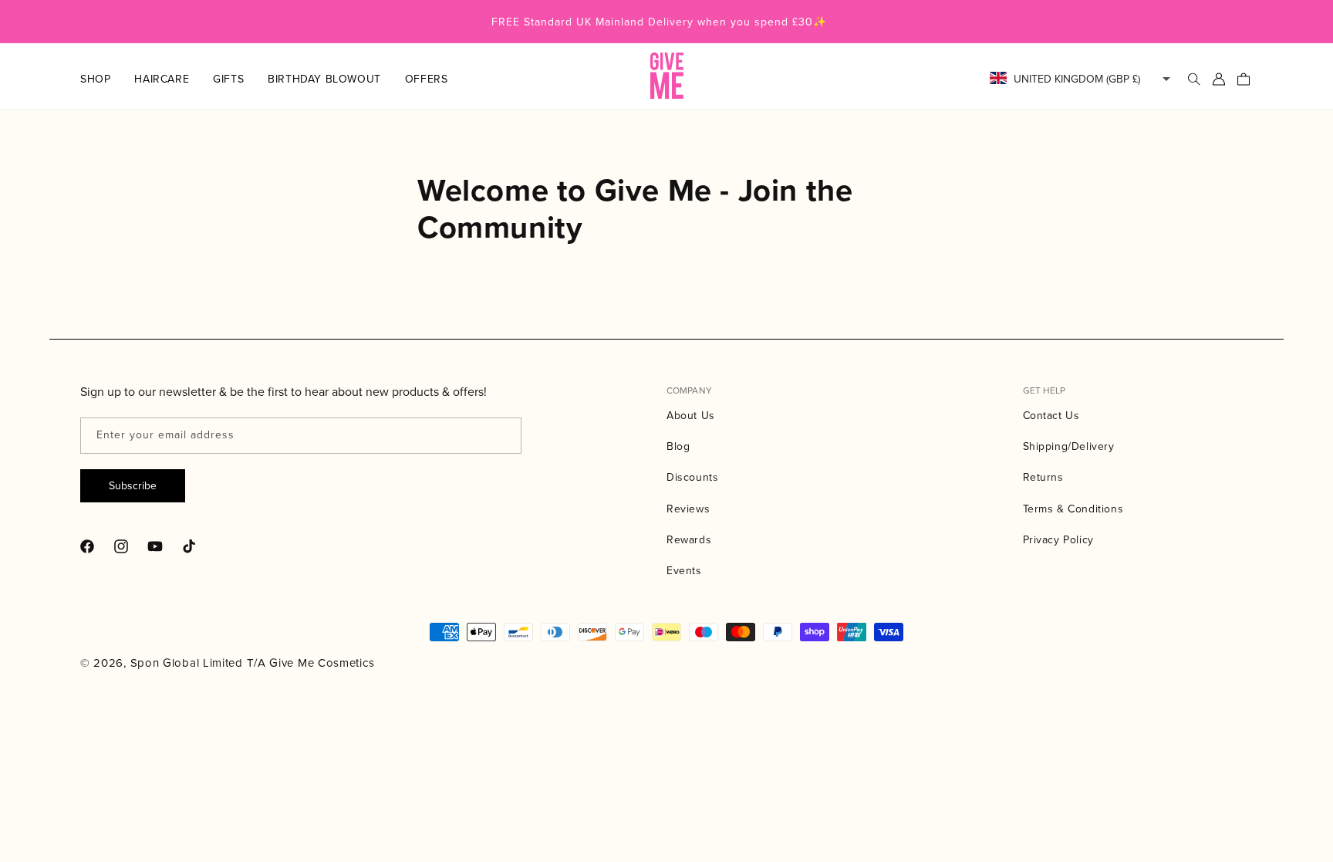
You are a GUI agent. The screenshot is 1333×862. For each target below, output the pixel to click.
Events (684, 570)
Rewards (688, 539)
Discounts (692, 477)
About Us (690, 415)
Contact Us (1051, 415)
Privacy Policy (1058, 539)
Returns (1043, 477)
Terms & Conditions (1073, 508)
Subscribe (133, 485)
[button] (107, 79)
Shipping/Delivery (1069, 446)
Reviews (688, 508)
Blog (678, 446)
